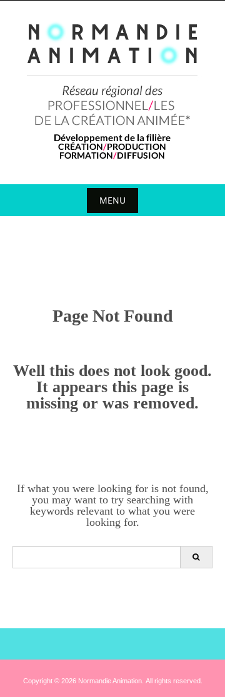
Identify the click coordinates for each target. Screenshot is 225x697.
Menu (112, 200)
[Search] (195, 557)
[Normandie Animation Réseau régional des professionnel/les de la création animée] (113, 90)
